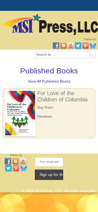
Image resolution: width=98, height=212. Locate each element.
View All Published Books (49, 81)
